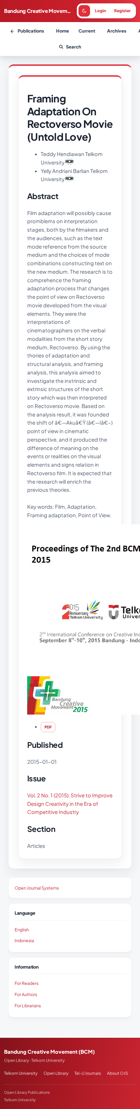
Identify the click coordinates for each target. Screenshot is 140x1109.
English (22, 929)
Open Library (55, 1073)
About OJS (117, 1073)
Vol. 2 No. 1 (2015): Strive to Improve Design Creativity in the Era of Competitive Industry (69, 803)
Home (62, 31)
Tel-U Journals (87, 1073)
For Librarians (28, 1005)
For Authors (26, 994)
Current (86, 31)
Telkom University (20, 1073)
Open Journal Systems (37, 888)
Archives (116, 31)
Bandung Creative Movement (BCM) (38, 10)
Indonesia (24, 940)
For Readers (26, 983)
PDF (48, 727)
